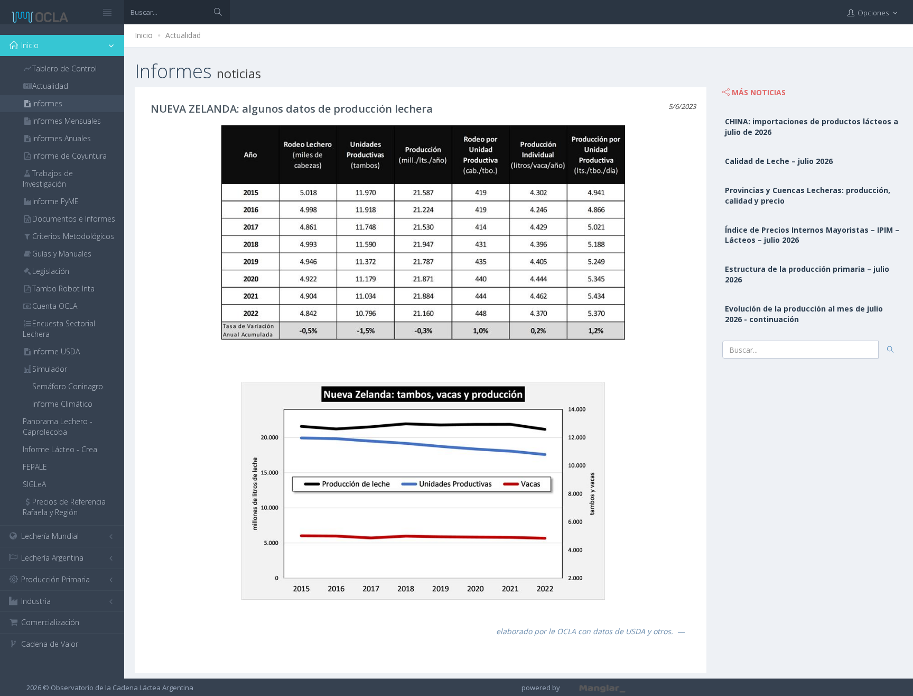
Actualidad (183, 35)
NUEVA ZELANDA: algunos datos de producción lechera (292, 109)
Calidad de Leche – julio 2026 (779, 161)
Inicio (144, 35)
